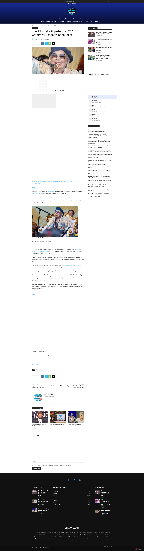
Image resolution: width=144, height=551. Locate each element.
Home (33, 25)
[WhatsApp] (49, 43)
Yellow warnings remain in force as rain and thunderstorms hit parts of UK (104, 41)
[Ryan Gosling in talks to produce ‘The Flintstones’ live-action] (40, 417)
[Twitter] (111, 1)
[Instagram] (109, 1)
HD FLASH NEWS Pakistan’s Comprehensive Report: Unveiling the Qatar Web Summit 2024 (99, 172)
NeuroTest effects (92, 170)
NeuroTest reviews (92, 145)
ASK (111, 546)
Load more (99, 63)
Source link (35, 364)
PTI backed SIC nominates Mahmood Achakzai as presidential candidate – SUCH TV (98, 135)
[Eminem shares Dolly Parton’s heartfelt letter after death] (76, 417)
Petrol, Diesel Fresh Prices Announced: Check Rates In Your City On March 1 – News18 (99, 166)
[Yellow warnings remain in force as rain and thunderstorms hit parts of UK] (91, 41)
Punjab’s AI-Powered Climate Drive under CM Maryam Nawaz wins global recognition (103, 57)
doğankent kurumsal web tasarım (95, 193)
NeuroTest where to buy (93, 134)
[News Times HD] (33, 39)
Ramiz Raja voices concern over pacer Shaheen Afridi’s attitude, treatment (104, 49)
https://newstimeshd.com (49, 396)
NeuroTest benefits (92, 184)
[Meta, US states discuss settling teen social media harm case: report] (58, 417)
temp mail (90, 160)
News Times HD (38, 39)
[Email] (53, 43)
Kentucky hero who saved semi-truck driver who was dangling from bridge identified (99, 141)
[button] (110, 22)
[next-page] (35, 429)
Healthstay (90, 130)
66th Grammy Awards (37, 193)
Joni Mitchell (51, 191)
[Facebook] (106, 1)
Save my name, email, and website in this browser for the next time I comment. (53, 465)
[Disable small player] (44, 101)
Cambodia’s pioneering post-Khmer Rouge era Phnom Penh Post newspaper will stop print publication (100, 156)
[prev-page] (33, 429)
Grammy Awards (39, 369)
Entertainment (38, 25)
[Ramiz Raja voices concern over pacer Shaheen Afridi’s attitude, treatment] (91, 49)
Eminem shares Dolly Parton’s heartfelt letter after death (43, 510)
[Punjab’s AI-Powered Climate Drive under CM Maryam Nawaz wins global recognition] (91, 57)
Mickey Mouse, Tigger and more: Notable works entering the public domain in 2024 (99, 195)
